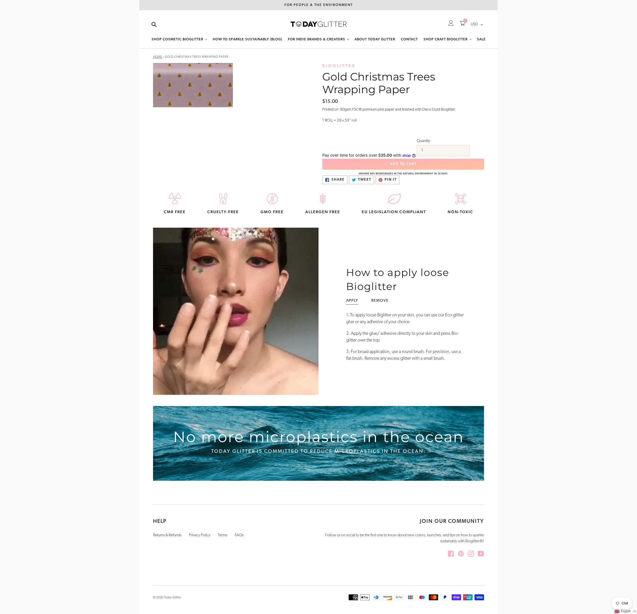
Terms (222, 535)
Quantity (423, 141)
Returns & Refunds (167, 535)
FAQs (239, 535)
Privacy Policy (199, 535)
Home (157, 57)
